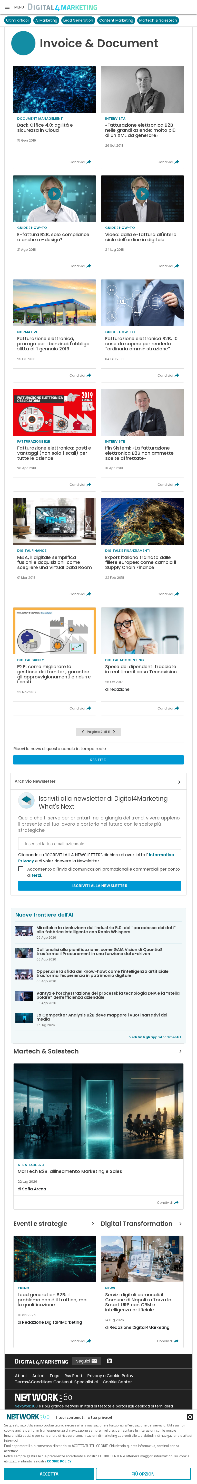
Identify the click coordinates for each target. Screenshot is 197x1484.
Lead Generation (78, 20)
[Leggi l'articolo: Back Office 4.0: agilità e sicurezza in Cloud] (54, 117)
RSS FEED (98, 759)
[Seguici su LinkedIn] (109, 1361)
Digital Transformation (136, 1223)
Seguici (83, 1361)
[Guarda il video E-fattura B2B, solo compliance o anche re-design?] (54, 224)
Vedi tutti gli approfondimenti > (155, 1037)
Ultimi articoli (17, 20)
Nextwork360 (26, 1406)
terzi (36, 875)
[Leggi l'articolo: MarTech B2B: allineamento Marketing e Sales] (98, 1136)
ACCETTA (49, 1473)
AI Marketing (46, 20)
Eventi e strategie (40, 1223)
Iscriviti (99, 885)
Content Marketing (116, 20)
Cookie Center (117, 1382)
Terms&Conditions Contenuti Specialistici (56, 1382)
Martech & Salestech (158, 20)
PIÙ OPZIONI (143, 1473)
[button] (14, 7)
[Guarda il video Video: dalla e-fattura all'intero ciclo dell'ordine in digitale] (142, 224)
